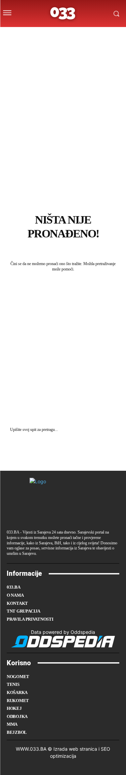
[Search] (112, 429)
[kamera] (55, 35)
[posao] (28, 35)
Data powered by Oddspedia (63, 632)
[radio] (81, 35)
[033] (63, 13)
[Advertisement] (63, 148)
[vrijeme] (41, 35)
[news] (94, 35)
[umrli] (68, 35)
